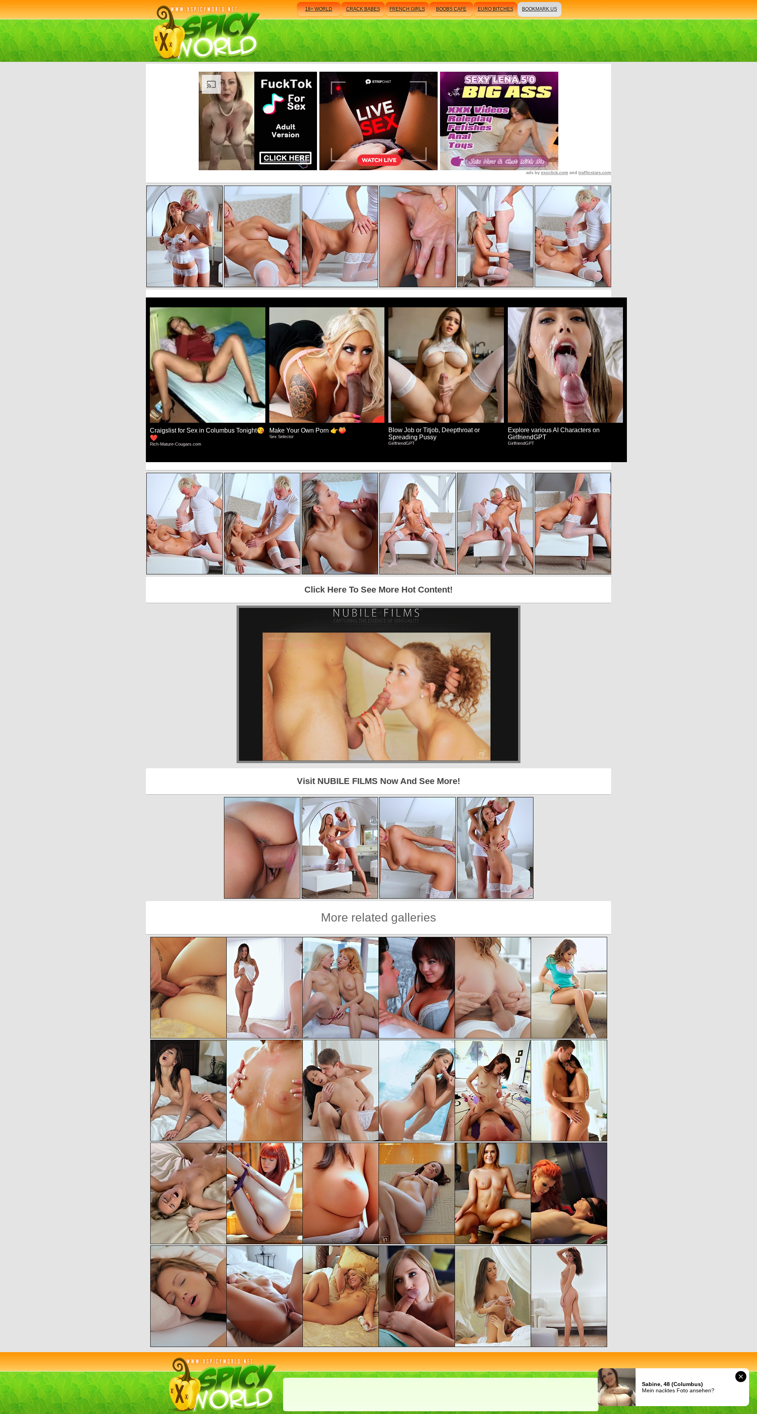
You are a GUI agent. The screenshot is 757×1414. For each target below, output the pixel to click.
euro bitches (495, 9)
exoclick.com (554, 172)
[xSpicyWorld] (205, 31)
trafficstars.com (594, 172)
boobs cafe (451, 9)
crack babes (363, 9)
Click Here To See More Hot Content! (378, 590)
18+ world (318, 9)
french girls (407, 9)
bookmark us (539, 9)
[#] (221, 1383)
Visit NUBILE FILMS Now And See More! (378, 781)
